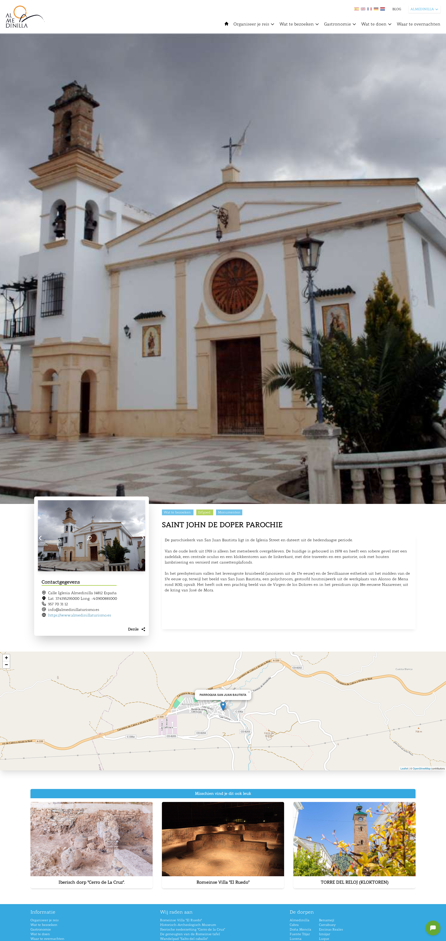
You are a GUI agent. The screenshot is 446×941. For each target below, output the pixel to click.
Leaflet (404, 768)
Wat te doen (374, 24)
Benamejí (326, 920)
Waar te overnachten (418, 24)
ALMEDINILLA (422, 9)
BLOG (396, 9)
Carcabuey (327, 925)
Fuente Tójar (300, 934)
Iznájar (324, 934)
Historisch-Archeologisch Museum (188, 925)
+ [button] (6, 658)
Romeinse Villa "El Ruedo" (181, 920)
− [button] (6, 665)
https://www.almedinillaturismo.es (79, 615)
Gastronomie (337, 24)
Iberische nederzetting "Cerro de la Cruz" (192, 929)
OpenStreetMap (422, 768)
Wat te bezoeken (296, 24)
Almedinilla (299, 920)
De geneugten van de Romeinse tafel (190, 934)
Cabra (294, 925)
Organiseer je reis (251, 24)
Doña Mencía (300, 929)
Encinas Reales (331, 929)
